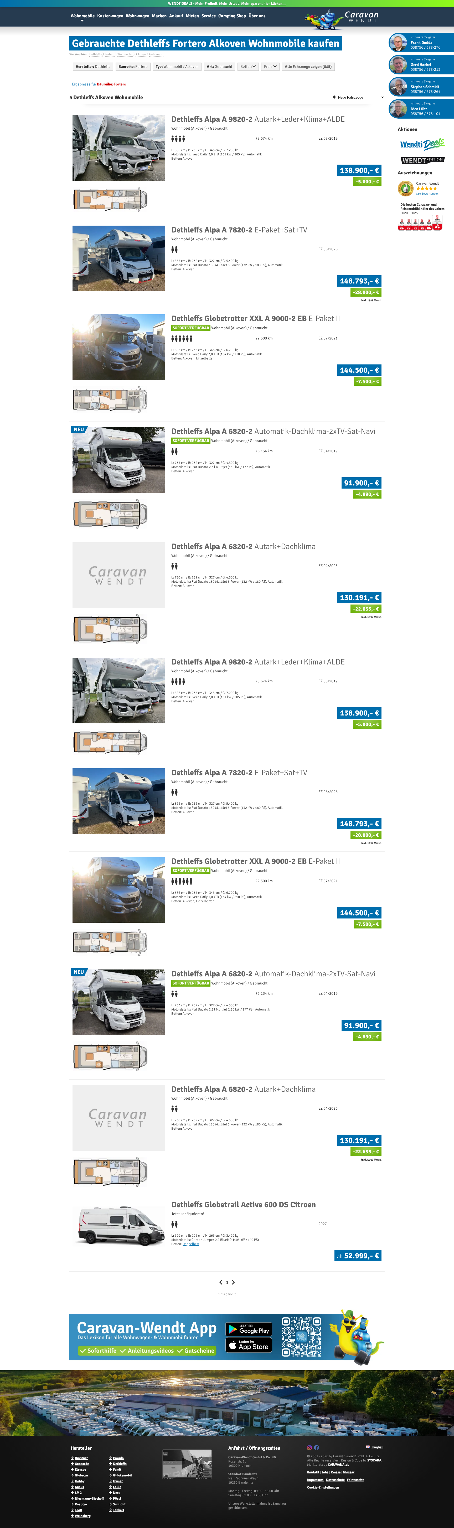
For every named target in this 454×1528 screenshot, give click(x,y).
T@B (78, 1510)
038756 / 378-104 (425, 113)
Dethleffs (120, 1464)
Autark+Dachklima (243, 546)
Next (116, 1493)
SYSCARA (374, 1460)
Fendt (117, 1470)
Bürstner (81, 1458)
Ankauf (176, 16)
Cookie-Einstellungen (323, 1487)
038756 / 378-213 (425, 69)
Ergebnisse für (84, 84)
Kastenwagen (110, 16)
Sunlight (119, 1504)
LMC (78, 1493)
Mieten (192, 16)
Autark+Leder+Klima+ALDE (258, 119)
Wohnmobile (83, 16)
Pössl (117, 1498)
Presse (335, 1472)
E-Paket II (255, 318)
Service (209, 16)
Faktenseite (355, 1480)
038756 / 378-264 (425, 91)
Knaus (79, 1487)
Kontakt (313, 1472)
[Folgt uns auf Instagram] (310, 1448)
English (377, 1447)
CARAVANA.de (338, 1465)
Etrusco (80, 1470)
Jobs (325, 1472)
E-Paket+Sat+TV (239, 230)
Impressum (315, 1480)
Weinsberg (83, 1516)
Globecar (81, 1475)
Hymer (118, 1481)
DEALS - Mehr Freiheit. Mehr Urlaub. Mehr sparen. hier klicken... (227, 3)
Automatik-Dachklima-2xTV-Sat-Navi (273, 431)
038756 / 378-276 (425, 47)
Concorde (82, 1464)
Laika (117, 1487)
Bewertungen (427, 193)
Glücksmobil (122, 1475)
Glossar (348, 1472)
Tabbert (118, 1510)
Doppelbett (191, 1244)
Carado (118, 1458)
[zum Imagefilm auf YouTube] (187, 1478)
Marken (159, 16)
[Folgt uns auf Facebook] (317, 1448)
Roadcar (81, 1504)
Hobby (79, 1481)
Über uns (257, 16)
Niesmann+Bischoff (89, 1498)
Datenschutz (335, 1480)
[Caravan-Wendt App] (227, 1367)
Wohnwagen (137, 16)
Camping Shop (232, 16)
